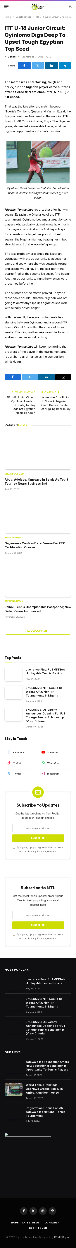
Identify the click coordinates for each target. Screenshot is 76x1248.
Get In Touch (38, 1228)
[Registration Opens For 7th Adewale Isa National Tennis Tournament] (14, 1112)
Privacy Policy (36, 851)
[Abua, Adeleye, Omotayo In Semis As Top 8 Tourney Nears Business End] (38, 450)
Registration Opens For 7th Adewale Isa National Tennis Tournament (45, 1111)
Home (15, 1222)
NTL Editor (10, 56)
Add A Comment (38, 630)
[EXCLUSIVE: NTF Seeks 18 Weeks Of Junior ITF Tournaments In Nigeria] (14, 692)
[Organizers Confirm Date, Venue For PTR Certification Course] (38, 514)
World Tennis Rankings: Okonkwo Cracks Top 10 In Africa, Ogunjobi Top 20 (44, 1088)
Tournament (52, 1222)
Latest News (30, 1222)
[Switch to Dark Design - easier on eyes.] (70, 6)
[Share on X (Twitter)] (38, 65)
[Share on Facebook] (24, 65)
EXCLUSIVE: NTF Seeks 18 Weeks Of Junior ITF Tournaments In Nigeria (44, 691)
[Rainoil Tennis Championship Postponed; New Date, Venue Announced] (38, 578)
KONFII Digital (61, 1237)
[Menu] (6, 6)
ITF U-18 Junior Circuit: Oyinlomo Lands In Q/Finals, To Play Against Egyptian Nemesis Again (20, 405)
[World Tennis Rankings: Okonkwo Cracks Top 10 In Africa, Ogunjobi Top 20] (14, 1089)
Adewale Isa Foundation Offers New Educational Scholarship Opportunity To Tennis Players (47, 1065)
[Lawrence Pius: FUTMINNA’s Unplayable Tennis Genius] (14, 674)
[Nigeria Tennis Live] (38, 6)
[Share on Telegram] (65, 65)
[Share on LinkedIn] (51, 65)
